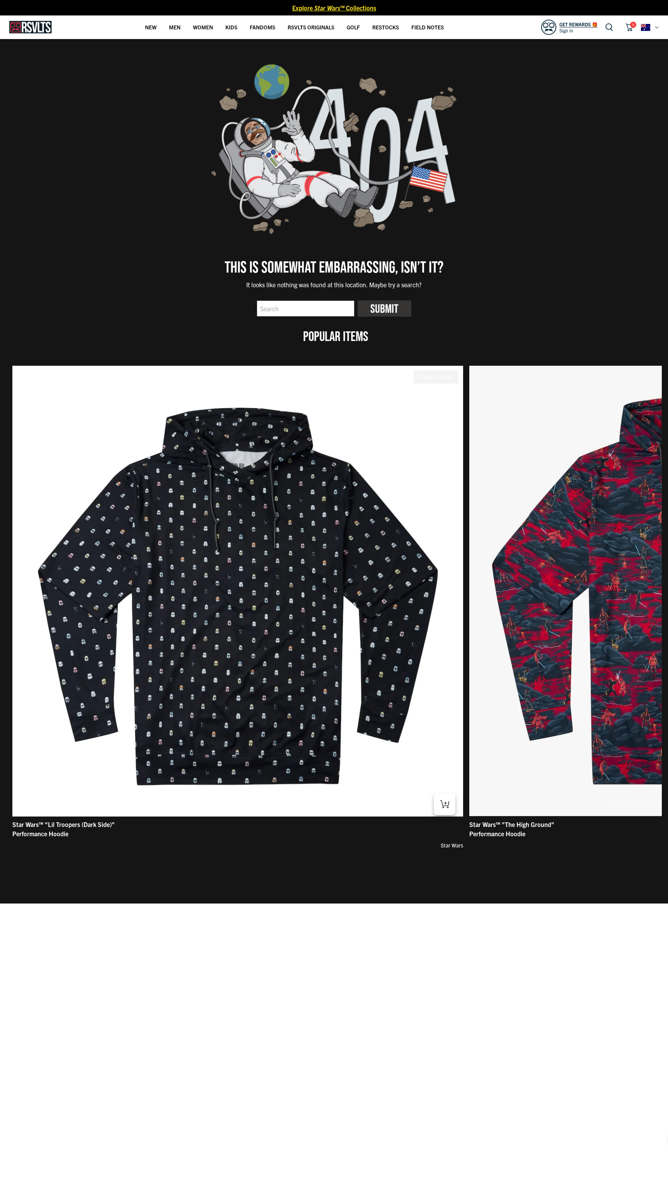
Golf (353, 27)
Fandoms (262, 27)
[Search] (609, 27)
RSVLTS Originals (311, 27)
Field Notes (427, 27)
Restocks (385, 27)
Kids (231, 27)
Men (175, 27)
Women (203, 27)
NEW (151, 27)
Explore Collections (334, 8)
